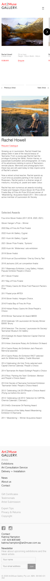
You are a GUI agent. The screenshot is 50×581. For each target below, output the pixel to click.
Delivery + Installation (13, 471)
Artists (4, 460)
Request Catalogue (9, 146)
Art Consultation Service (14, 467)
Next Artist (42, 88)
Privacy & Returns (11, 512)
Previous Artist (10, 88)
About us (6, 482)
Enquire (21, 61)
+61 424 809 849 (10, 540)
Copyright (6, 516)
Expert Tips (7, 508)
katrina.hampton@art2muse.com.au (21, 543)
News (4, 478)
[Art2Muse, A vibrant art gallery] (12, 5)
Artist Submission (10, 502)
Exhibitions (7, 464)
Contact (5, 485)
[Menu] (45, 6)
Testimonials (8, 498)
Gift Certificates (9, 494)
